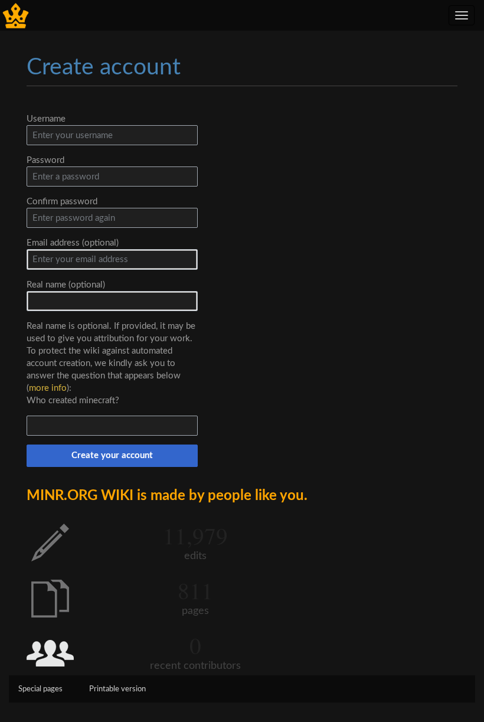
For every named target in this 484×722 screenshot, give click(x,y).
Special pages (40, 689)
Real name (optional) (66, 284)
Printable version (117, 689)
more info (48, 388)
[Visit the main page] (15, 15)
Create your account (112, 455)
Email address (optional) (73, 243)
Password (45, 160)
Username (46, 119)
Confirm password (62, 201)
